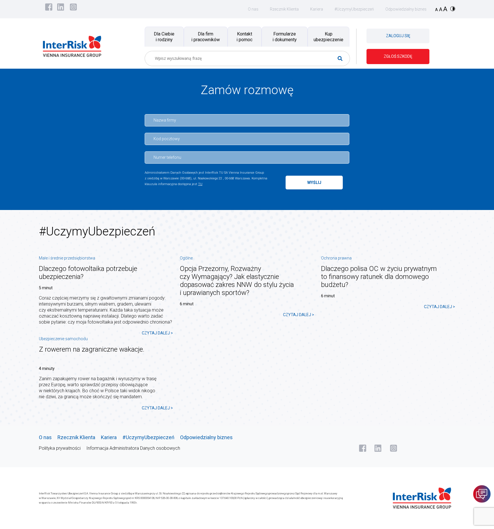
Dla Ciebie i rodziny (164, 36)
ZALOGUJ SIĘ (398, 35)
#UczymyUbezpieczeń (354, 9)
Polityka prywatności (60, 448)
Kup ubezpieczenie (328, 36)
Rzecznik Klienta (284, 9)
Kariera (316, 9)
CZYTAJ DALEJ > (157, 333)
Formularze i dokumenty (284, 36)
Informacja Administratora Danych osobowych (133, 448)
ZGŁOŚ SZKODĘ (398, 56)
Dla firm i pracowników (205, 36)
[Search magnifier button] (342, 58)
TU (200, 184)
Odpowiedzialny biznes (406, 9)
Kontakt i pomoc (244, 36)
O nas (253, 9)
